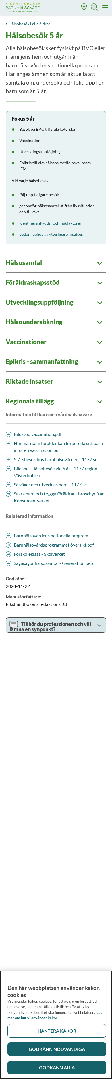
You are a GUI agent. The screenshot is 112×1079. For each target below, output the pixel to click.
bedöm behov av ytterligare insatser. (51, 234)
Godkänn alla (57, 1067)
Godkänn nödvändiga (57, 1049)
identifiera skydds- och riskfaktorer (50, 223)
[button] (84, 7)
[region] (56, 1025)
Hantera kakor (57, 1030)
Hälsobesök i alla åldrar (29, 23)
